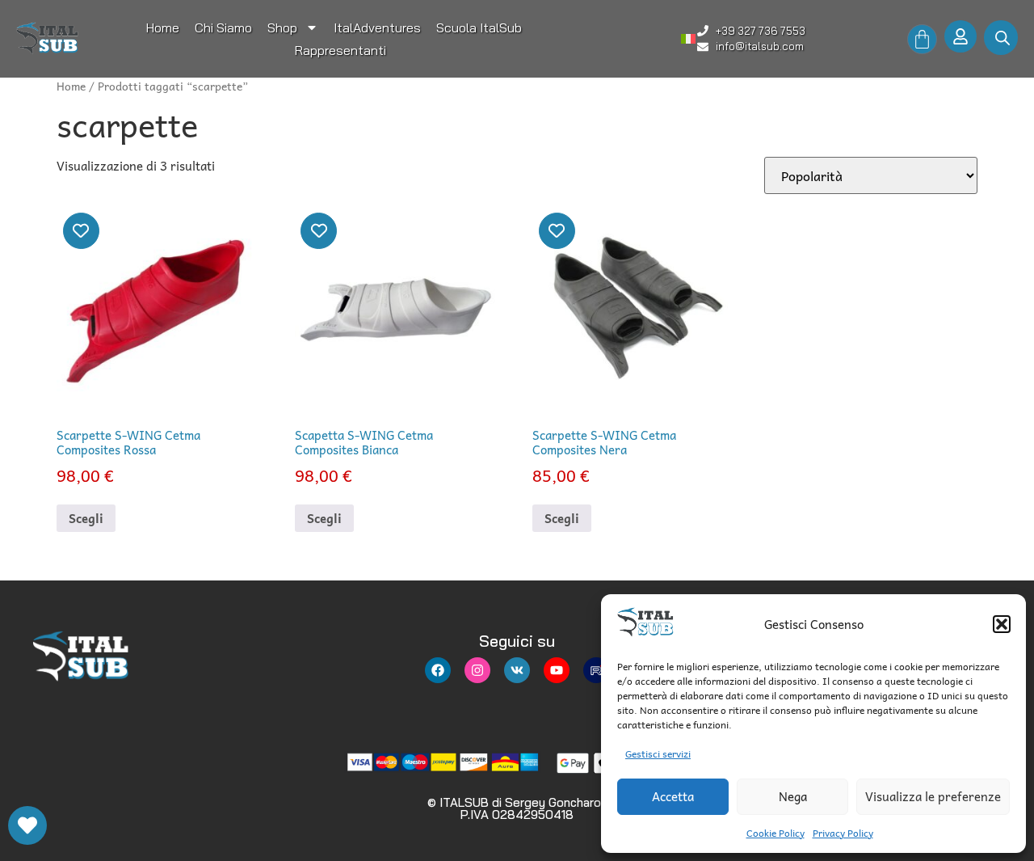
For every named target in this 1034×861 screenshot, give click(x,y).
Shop (282, 27)
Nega (793, 796)
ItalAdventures (377, 27)
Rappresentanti (340, 50)
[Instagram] (477, 670)
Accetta (673, 796)
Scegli (86, 518)
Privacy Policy (843, 833)
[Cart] (922, 39)
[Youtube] (557, 670)
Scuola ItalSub (479, 27)
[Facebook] (438, 670)
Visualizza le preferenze (933, 796)
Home (162, 27)
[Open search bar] (1002, 37)
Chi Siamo (223, 27)
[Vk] (517, 670)
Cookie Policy (775, 833)
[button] (1002, 624)
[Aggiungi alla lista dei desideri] (81, 231)
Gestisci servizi (658, 753)
